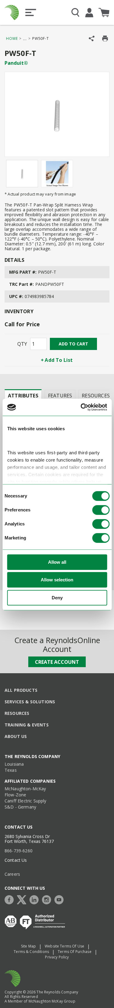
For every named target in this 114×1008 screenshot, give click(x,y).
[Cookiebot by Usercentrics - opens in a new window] (81, 407)
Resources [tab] (96, 396)
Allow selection (57, 580)
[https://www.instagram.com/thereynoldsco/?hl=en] (48, 899)
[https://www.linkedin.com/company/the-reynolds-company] (35, 899)
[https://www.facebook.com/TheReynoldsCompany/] (11, 899)
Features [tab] (60, 396)
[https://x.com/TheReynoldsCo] (23, 899)
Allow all (57, 562)
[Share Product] (92, 38)
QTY (22, 344)
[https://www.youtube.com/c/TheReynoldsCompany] (60, 899)
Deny (57, 597)
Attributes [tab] (23, 396)
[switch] (100, 510)
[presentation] (23, 395)
